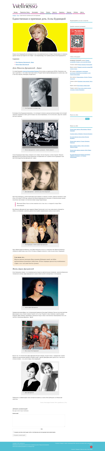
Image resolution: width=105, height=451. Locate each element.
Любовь (76, 12)
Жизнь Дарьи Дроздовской (22, 64)
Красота (55, 12)
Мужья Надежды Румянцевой (85, 64)
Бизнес (48, 12)
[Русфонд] (77, 52)
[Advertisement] (81, 103)
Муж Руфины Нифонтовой (83, 85)
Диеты (82, 12)
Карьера (69, 12)
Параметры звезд (25, 12)
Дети (18, 15)
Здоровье (61, 12)
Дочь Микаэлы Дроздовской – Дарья (25, 62)
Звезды (16, 12)
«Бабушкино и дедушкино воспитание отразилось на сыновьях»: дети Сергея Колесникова (80, 73)
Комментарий (15, 413)
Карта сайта (89, 449)
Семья (42, 12)
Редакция (78, 449)
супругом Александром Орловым (30, 71)
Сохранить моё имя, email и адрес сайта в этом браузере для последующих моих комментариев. (35, 432)
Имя (42, 429)
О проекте (73, 449)
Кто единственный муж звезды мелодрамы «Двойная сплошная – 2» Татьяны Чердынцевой (80, 156)
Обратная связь (83, 449)
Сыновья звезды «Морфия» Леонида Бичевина (81, 133)
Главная (14, 15)
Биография (35, 12)
